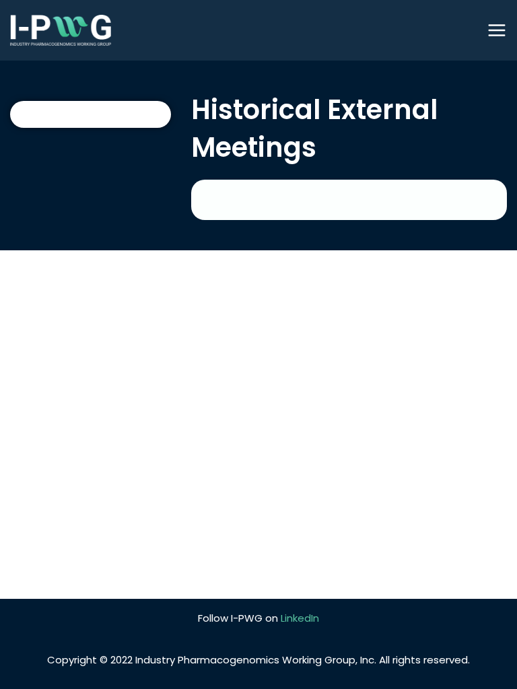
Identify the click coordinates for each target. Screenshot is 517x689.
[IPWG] (60, 30)
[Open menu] (497, 30)
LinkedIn (300, 618)
